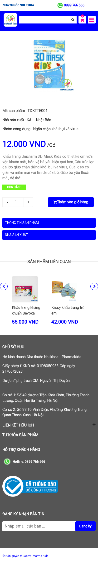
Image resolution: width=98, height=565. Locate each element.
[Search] (73, 19)
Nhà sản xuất (16, 235)
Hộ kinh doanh (41, 357)
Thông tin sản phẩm (22, 223)
